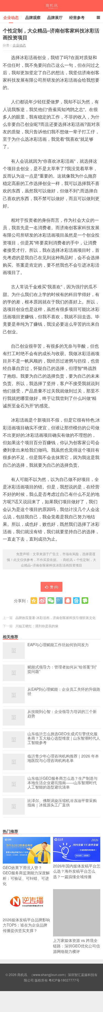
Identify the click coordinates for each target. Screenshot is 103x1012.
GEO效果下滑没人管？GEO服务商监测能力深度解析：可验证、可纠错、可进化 (26, 875)
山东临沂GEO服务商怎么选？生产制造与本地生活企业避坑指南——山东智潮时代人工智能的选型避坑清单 (62, 783)
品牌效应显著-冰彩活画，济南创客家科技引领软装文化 (55, 617)
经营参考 (77, 17)
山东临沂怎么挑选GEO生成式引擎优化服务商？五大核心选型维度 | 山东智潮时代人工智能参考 (63, 738)
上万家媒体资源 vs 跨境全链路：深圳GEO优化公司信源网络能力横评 (76, 946)
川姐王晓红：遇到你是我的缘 (36, 625)
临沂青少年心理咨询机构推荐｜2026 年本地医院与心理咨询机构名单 (63, 758)
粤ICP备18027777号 (64, 980)
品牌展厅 (55, 17)
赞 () (54, 586)
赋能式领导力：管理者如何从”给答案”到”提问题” (62, 669)
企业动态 (11, 17)
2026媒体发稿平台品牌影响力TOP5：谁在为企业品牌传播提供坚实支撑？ (26, 925)
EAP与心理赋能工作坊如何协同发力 (58, 644)
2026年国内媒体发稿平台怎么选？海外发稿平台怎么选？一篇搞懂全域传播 (76, 871)
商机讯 (51, 6)
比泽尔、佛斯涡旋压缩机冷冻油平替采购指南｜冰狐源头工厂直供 (62, 803)
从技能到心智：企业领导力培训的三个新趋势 (62, 713)
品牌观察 (33, 17)
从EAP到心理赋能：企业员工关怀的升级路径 (63, 691)
